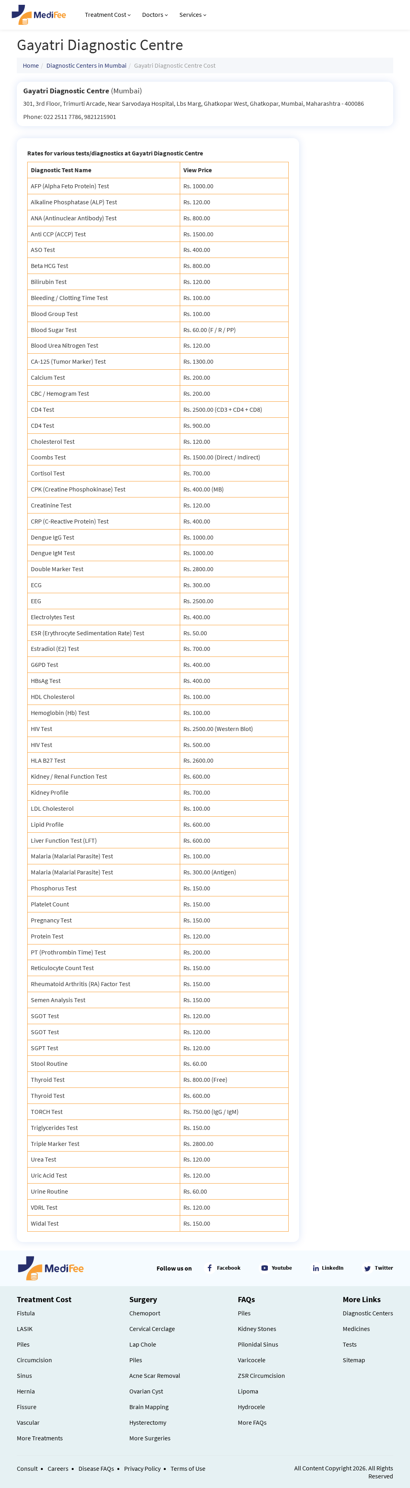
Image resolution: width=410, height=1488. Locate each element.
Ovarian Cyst (146, 1391)
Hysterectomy (147, 1422)
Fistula (26, 1313)
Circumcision (34, 1360)
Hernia (26, 1391)
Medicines (356, 1329)
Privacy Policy (142, 1468)
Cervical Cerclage (152, 1329)
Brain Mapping (149, 1407)
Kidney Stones (257, 1329)
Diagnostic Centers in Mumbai (86, 65)
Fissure (26, 1407)
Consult (27, 1468)
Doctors (152, 14)
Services (190, 14)
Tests (350, 1344)
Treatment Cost (105, 14)
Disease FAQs (96, 1468)
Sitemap (354, 1360)
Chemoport (144, 1313)
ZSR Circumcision (261, 1375)
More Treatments (40, 1438)
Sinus (24, 1375)
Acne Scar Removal (154, 1375)
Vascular (28, 1422)
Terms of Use (188, 1468)
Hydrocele (251, 1407)
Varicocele (251, 1360)
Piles (23, 1344)
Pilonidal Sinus (258, 1344)
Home (31, 65)
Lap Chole (142, 1344)
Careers (58, 1468)
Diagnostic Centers (368, 1313)
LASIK (24, 1329)
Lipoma (248, 1391)
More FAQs (252, 1422)
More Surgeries (150, 1438)
